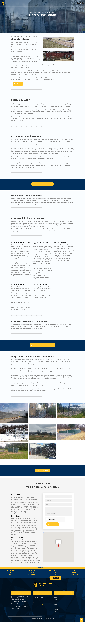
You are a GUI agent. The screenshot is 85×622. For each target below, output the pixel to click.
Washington (74, 574)
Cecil (10, 572)
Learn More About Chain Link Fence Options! (43, 345)
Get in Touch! (18, 84)
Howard (10, 574)
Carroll (74, 570)
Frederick (53, 572)
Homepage (56, 597)
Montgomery (31, 574)
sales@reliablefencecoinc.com (42, 604)
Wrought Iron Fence (59, 606)
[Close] (59, 541)
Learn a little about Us (43, 470)
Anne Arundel (10, 570)
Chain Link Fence (58, 602)
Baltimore (32, 570)
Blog (55, 611)
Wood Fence (57, 604)
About (55, 599)
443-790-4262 (38, 602)
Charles (32, 572)
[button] (51, 3)
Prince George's (53, 574)
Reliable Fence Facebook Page (78, 3)
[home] (3, 3)
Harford (74, 572)
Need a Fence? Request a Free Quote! (43, 184)
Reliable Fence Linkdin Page (80, 3)
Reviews (56, 614)
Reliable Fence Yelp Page (83, 3)
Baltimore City (53, 570)
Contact (56, 609)
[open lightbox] (14, 413)
